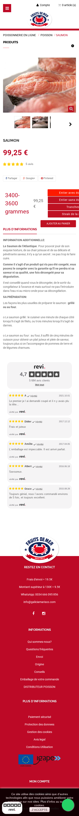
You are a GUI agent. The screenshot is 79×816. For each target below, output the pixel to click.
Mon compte (39, 781)
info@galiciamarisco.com (39, 602)
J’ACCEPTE (39, 809)
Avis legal (39, 739)
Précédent (7, 124)
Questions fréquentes (39, 649)
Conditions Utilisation (39, 747)
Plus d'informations (20, 229)
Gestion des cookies (39, 732)
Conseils (39, 671)
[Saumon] (22, 122)
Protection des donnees (39, 724)
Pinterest (48, 178)
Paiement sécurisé (39, 717)
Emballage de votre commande (39, 679)
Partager (12, 178)
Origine (39, 664)
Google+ (30, 178)
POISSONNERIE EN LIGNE (19, 35)
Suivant (70, 124)
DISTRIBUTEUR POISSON (39, 686)
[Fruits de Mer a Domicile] (39, 19)
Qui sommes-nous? (40, 641)
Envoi (39, 656)
